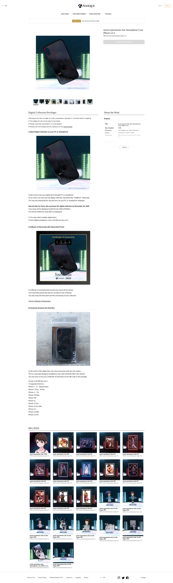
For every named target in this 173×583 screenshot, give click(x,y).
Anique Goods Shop (94, 14)
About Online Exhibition (79, 14)
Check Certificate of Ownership (39, 301)
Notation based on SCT (56, 577)
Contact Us (69, 577)
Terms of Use (31, 577)
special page (67, 127)
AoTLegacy (108, 14)
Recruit (86, 577)
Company (78, 577)
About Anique (65, 14)
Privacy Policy (42, 577)
